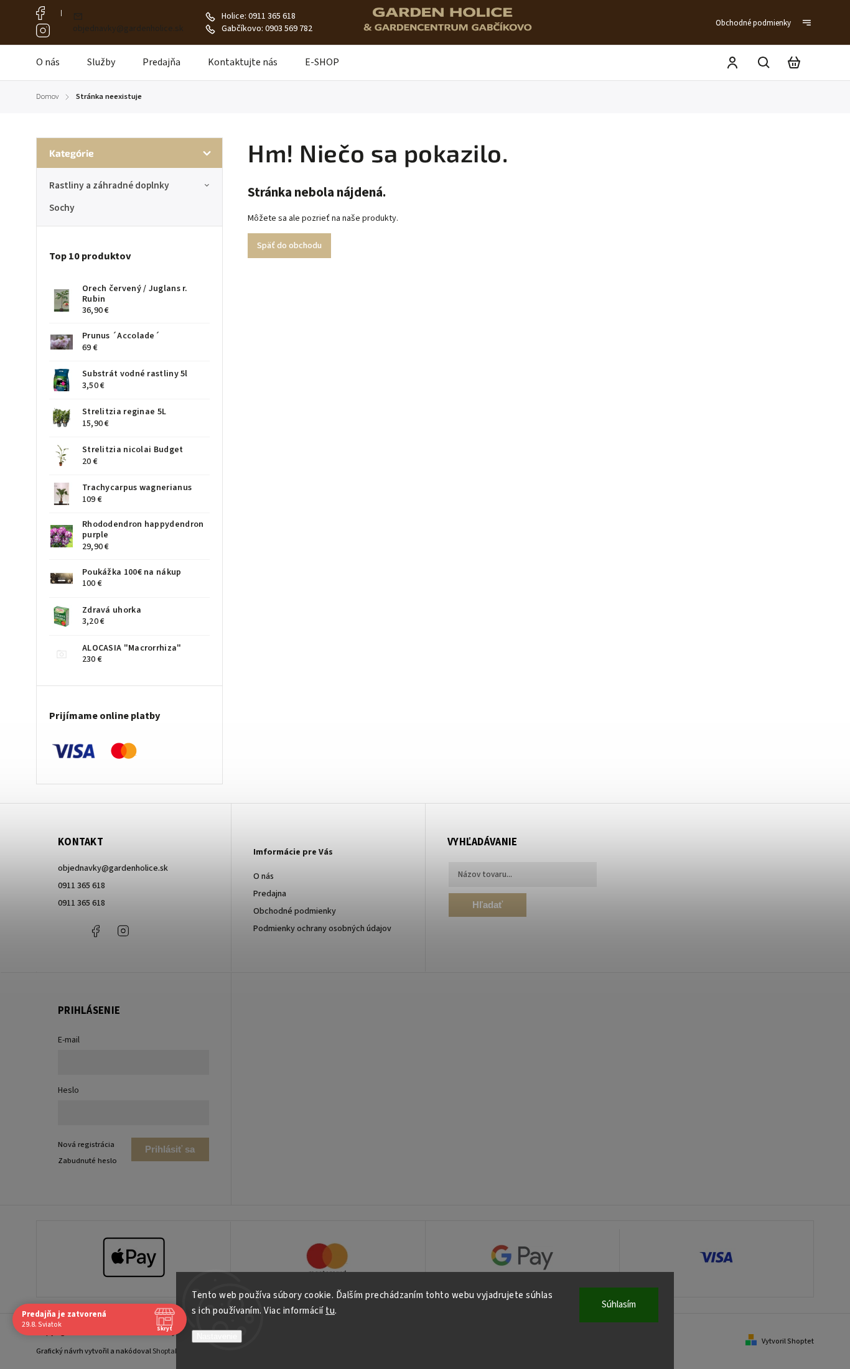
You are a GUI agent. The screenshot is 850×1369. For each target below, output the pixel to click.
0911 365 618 (81, 885)
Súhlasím (619, 1304)
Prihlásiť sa (170, 1149)
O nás (263, 876)
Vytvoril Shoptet (788, 1341)
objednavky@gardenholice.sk (113, 868)
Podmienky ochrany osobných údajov (322, 928)
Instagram (43, 30)
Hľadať (487, 904)
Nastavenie (217, 1336)
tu (330, 1310)
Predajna (269, 894)
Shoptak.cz (170, 1351)
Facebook (43, 13)
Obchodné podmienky (753, 23)
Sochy (62, 208)
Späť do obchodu (289, 245)
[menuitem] (54, 62)
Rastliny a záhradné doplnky (109, 185)
